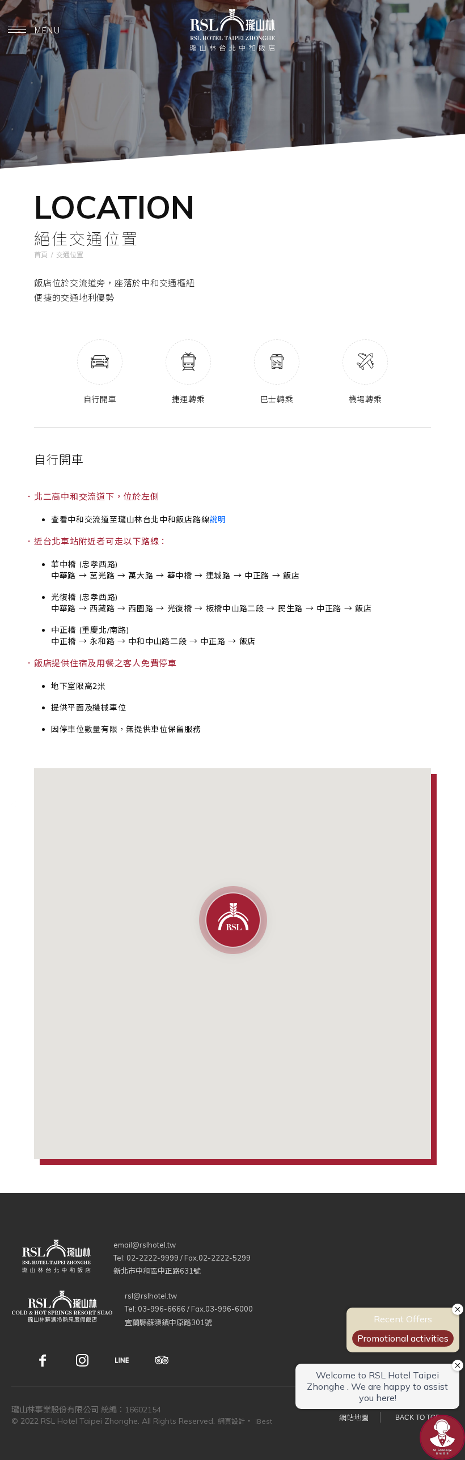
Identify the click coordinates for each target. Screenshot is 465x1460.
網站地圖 (354, 1417)
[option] (232, 152)
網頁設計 (231, 1421)
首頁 (41, 254)
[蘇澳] (68, 1309)
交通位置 (69, 254)
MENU (47, 30)
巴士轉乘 (277, 399)
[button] (233, 920)
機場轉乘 (365, 399)
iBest (263, 1421)
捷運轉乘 (188, 399)
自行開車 (100, 399)
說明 (217, 519)
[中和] (62, 1258)
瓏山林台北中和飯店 (232, 30)
